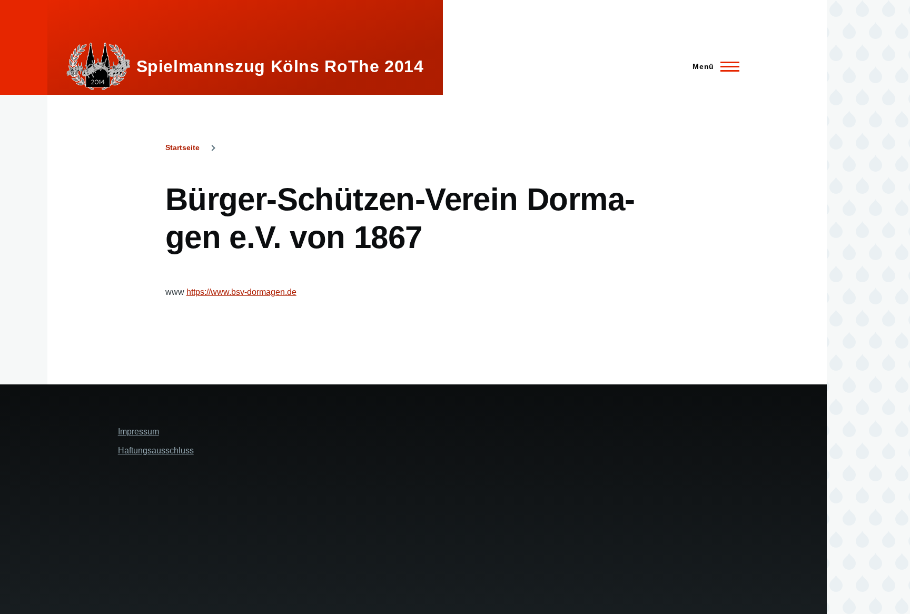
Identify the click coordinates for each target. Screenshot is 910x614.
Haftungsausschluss (156, 450)
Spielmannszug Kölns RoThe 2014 (280, 66)
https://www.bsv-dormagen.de (241, 292)
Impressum (138, 431)
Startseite (182, 147)
